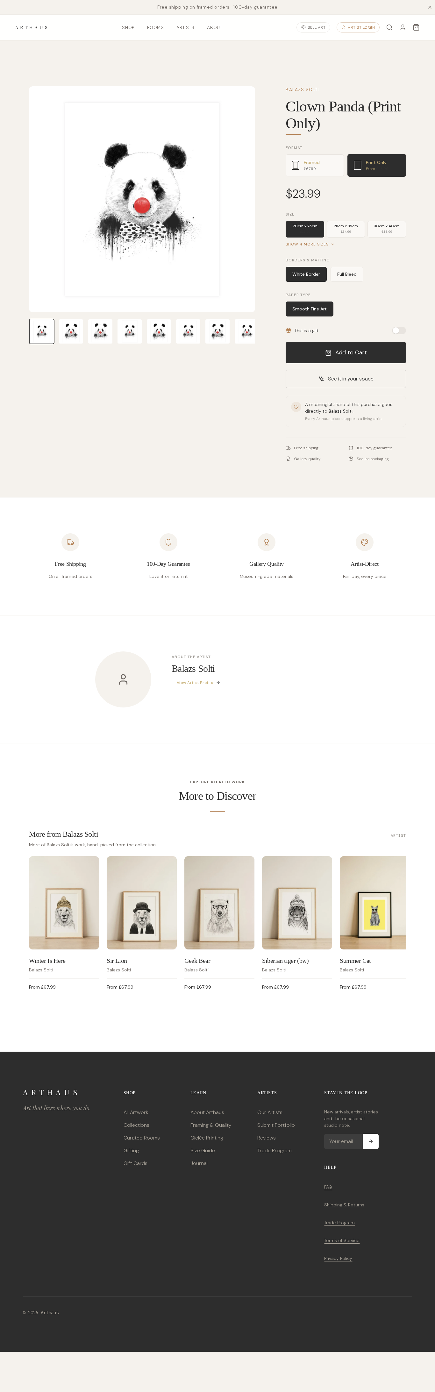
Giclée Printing (206, 1137)
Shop (128, 27)
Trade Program (274, 1150)
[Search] (389, 27)
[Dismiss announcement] (430, 7)
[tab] (315, 165)
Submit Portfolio (276, 1125)
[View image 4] (129, 331)
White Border (306, 274)
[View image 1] (41, 331)
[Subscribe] (371, 1141)
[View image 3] (100, 331)
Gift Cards (135, 1163)
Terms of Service (342, 1240)
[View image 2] (71, 331)
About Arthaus (207, 1112)
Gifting (131, 1150)
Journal (199, 1163)
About (214, 27)
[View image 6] (188, 331)
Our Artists (269, 1112)
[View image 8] (247, 331)
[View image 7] (217, 331)
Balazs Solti (302, 89)
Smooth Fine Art (309, 309)
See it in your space (351, 378)
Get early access (94, 1363)
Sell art (316, 27)
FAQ (328, 1187)
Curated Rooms (142, 1137)
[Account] (402, 27)
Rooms (155, 27)
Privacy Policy (338, 1258)
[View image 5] (159, 331)
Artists (185, 27)
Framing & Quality (211, 1125)
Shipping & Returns (344, 1205)
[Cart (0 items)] (416, 27)
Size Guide (202, 1150)
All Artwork (136, 1112)
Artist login (361, 27)
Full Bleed (347, 274)
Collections (136, 1125)
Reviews (266, 1137)
